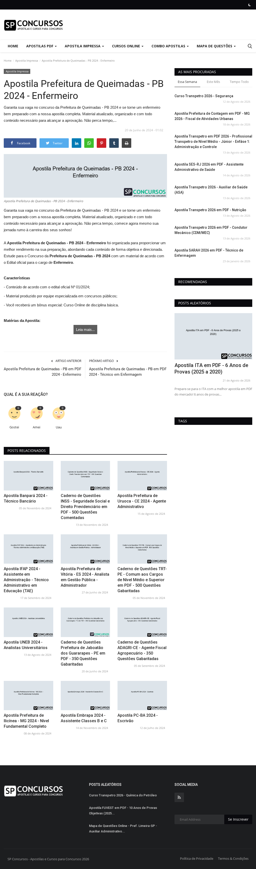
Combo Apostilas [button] (169, 46)
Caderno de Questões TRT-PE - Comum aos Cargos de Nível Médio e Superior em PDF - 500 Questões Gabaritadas (142, 579)
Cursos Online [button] (126, 46)
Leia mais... (85, 329)
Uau (59, 427)
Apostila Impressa (26, 60)
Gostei (14, 427)
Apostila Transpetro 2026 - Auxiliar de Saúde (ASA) (211, 189)
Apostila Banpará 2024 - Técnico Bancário (26, 498)
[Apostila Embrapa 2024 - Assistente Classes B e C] (85, 695)
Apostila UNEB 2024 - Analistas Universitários (26, 645)
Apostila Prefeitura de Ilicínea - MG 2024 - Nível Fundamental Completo (26, 721)
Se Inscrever (238, 819)
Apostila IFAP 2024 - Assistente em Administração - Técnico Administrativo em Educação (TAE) (26, 579)
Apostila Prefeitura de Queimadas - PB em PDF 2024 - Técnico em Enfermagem (127, 372)
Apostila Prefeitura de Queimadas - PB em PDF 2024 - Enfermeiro (42, 372)
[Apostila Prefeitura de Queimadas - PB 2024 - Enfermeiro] (85, 176)
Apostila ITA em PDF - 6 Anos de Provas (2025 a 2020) (211, 368)
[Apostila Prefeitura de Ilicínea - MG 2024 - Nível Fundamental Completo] (28, 695)
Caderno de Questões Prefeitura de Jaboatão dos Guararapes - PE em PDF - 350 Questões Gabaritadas (83, 653)
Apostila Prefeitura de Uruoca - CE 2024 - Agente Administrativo (142, 501)
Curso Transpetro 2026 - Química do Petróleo (123, 795)
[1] (249, 5)
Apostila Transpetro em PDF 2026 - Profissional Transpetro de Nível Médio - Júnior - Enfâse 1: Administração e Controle (213, 141)
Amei (36, 427)
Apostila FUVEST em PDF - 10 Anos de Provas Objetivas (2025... (123, 810)
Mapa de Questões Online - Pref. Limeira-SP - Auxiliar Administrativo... (123, 828)
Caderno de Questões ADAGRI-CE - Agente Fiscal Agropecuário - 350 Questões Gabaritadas (142, 650)
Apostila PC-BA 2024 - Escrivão (138, 718)
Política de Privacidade (196, 858)
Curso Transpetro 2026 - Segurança (203, 96)
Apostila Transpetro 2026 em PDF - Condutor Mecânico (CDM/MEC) (211, 230)
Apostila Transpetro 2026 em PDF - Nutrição (210, 210)
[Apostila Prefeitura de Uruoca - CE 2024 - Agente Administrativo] (142, 475)
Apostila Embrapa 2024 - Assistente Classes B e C (84, 718)
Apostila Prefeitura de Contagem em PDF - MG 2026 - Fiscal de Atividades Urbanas (212, 116)
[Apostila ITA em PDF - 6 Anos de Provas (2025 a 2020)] (213, 336)
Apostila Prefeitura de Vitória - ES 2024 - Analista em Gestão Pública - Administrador (85, 577)
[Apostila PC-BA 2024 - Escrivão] (142, 695)
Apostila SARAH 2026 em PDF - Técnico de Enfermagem (208, 253)
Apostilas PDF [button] (40, 46)
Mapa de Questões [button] (215, 46)
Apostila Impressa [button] (83, 46)
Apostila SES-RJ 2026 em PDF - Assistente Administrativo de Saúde (209, 167)
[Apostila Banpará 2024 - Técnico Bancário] (28, 475)
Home (13, 46)
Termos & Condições (233, 858)
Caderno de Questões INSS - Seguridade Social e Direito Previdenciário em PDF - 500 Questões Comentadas (85, 506)
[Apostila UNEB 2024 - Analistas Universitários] (28, 622)
